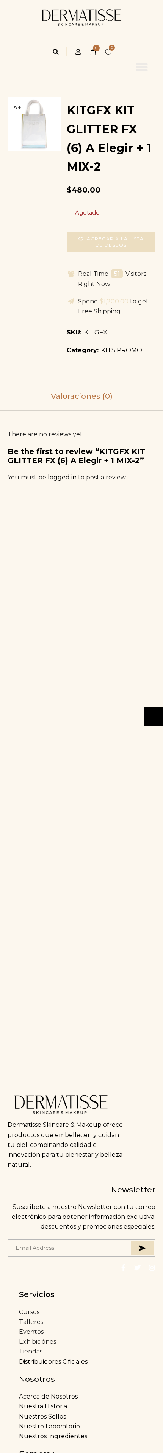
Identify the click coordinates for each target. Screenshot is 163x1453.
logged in (62, 477)
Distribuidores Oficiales (53, 1361)
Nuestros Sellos (42, 1416)
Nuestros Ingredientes (53, 1436)
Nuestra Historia (43, 1406)
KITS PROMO (121, 350)
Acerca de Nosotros (48, 1396)
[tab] (81, 396)
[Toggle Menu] (142, 67)
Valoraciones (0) (82, 396)
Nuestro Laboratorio (49, 1426)
